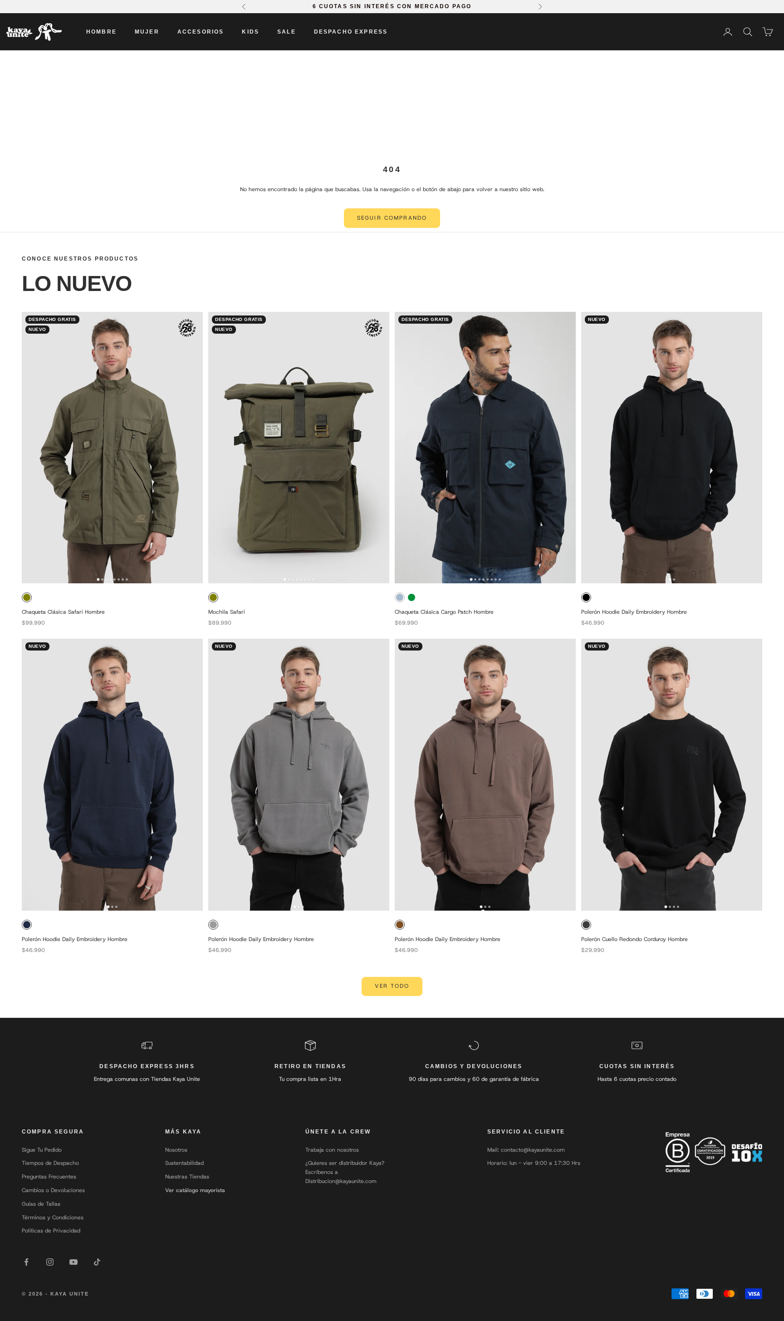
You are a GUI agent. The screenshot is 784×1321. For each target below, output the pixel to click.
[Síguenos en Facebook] (26, 1262)
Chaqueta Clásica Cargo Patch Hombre (444, 612)
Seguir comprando (392, 218)
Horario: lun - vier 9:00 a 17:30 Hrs (533, 1163)
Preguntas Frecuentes (49, 1176)
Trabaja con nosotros (332, 1149)
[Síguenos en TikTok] (97, 1262)
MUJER (147, 32)
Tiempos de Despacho (50, 1163)
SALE (286, 32)
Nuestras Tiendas (187, 1176)
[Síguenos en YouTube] (73, 1262)
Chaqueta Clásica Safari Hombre (63, 612)
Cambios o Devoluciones (53, 1190)
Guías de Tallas (41, 1204)
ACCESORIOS (200, 32)
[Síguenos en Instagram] (49, 1262)
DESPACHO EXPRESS (351, 32)
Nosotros (176, 1149)
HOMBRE (101, 32)
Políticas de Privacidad (51, 1230)
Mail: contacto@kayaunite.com (526, 1149)
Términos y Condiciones (52, 1217)
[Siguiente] (193, 447)
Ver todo (392, 986)
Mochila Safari (226, 612)
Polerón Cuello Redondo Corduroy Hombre (634, 939)
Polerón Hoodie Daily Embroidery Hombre (634, 612)
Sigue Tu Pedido (42, 1149)
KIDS (250, 32)
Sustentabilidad (184, 1163)
